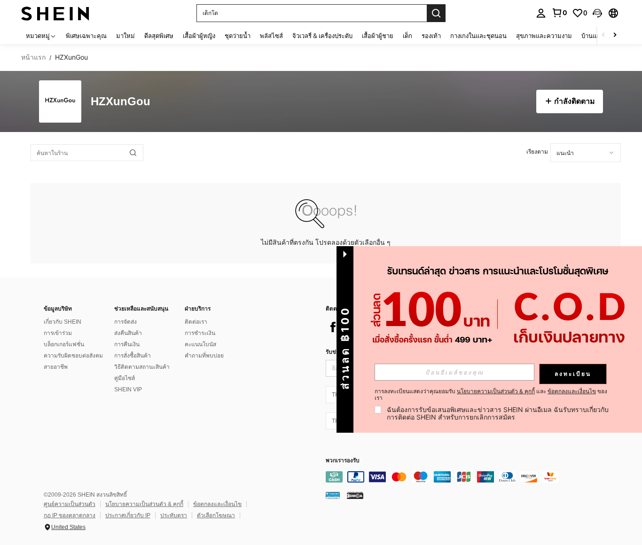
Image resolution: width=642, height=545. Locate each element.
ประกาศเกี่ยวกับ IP (127, 515)
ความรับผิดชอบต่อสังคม (73, 355)
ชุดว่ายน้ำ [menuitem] (238, 35)
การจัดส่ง (125, 322)
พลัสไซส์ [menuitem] (271, 35)
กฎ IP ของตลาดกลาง (69, 515)
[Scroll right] (614, 35)
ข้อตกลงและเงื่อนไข (217, 504)
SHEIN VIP (128, 389)
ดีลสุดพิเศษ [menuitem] (158, 35)
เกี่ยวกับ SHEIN (62, 322)
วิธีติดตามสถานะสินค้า (142, 367)
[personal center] (541, 13)
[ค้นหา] (436, 13)
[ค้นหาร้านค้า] (133, 152)
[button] (597, 13)
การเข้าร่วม (58, 333)
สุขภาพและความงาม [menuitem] (544, 35)
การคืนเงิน (127, 344)
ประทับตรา (173, 515)
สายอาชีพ (56, 367)
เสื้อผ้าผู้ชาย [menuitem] (377, 35)
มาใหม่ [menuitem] (125, 35)
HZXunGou (120, 102)
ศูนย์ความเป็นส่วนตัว (69, 504)
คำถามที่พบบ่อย (204, 355)
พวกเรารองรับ (343, 461)
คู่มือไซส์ (124, 378)
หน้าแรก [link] (33, 57)
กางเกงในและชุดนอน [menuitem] (478, 35)
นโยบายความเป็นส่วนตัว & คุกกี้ (144, 504)
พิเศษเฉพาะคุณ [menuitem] (86, 35)
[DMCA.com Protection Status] (355, 495)
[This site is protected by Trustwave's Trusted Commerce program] (333, 495)
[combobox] (585, 152)
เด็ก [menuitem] (407, 35)
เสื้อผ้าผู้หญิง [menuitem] (199, 35)
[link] (559, 12)
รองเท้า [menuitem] (431, 35)
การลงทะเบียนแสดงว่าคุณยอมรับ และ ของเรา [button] (491, 394)
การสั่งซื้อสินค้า (132, 355)
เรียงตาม (537, 151)
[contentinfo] (467, 477)
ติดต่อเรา (196, 322)
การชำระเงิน (200, 333)
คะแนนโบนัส (200, 344)
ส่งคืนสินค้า (128, 333)
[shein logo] (55, 12)
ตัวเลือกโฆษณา (216, 515)
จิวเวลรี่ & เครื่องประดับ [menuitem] (322, 35)
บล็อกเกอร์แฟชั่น (64, 344)
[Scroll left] (603, 35)
